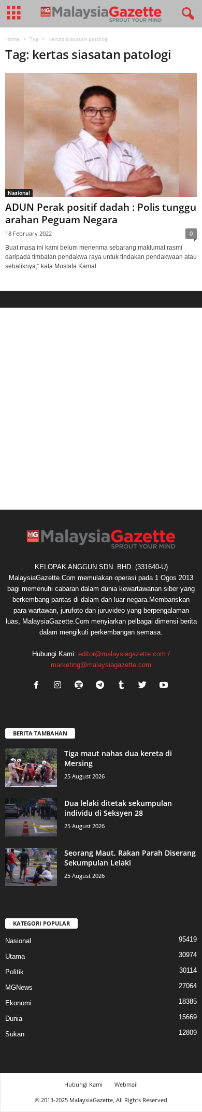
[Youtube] (165, 686)
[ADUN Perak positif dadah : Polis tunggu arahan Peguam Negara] (101, 135)
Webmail (126, 1084)
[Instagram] (59, 686)
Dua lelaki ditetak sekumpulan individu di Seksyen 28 (118, 808)
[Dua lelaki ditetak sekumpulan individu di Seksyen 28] (31, 817)
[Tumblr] (123, 686)
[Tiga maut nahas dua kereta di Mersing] (31, 767)
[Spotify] (81, 686)
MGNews (19, 987)
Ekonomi (18, 1003)
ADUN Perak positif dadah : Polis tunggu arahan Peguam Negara (100, 213)
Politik (14, 972)
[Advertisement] (101, 409)
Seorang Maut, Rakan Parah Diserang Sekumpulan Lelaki (130, 858)
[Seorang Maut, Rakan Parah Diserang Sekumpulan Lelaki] (31, 867)
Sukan (14, 1034)
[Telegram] (102, 686)
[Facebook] (38, 686)
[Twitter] (144, 686)
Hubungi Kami (83, 1084)
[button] (186, 14)
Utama (15, 956)
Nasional (19, 192)
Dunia (13, 1018)
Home (12, 38)
